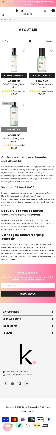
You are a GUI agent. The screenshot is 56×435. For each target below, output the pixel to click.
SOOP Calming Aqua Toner (14, 140)
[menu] (3, 10)
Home (3, 19)
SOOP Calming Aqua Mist (14, 86)
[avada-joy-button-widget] (7, 427)
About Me (14, 81)
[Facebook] (5, 383)
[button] (26, 41)
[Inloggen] (45, 11)
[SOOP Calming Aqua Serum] (42, 60)
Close (54, 3)
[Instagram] (12, 383)
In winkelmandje (14, 75)
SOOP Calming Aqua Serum (42, 86)
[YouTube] (26, 383)
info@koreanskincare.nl (23, 374)
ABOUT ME (12, 19)
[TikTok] (19, 383)
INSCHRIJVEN (28, 293)
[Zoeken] (3, 15)
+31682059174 (23, 371)
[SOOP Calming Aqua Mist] (14, 60)
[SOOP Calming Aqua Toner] (14, 114)
